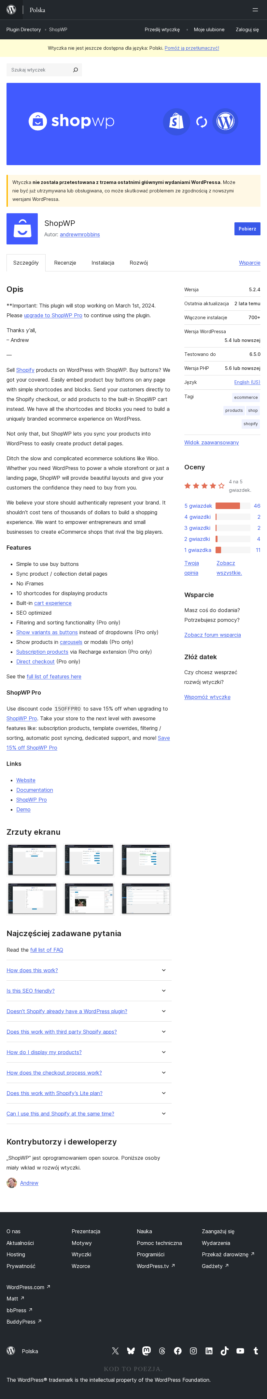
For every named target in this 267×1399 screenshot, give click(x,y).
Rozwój (139, 262)
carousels (71, 642)
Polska (30, 1351)
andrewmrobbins (80, 234)
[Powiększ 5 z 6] (106, 891)
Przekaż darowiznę (228, 1254)
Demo (23, 809)
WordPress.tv (156, 1266)
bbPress (20, 1310)
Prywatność (21, 1266)
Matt (16, 1298)
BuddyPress (24, 1321)
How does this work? (32, 970)
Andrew (29, 1183)
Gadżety (215, 1266)
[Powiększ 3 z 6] (163, 852)
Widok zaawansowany (211, 442)
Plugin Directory (24, 29)
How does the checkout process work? (54, 1073)
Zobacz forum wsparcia (212, 635)
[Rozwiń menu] (256, 10)
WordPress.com (29, 1287)
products (234, 410)
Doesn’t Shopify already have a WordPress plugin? (67, 1011)
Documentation (34, 790)
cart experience (53, 603)
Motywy (82, 1243)
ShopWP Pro (22, 718)
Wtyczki (81, 1254)
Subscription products (42, 651)
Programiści (150, 1254)
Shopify (25, 370)
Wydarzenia (216, 1243)
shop (253, 410)
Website (25, 780)
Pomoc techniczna (159, 1243)
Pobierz (247, 228)
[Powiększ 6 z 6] (163, 891)
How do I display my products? (44, 1052)
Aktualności (20, 1243)
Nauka (144, 1231)
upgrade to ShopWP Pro (53, 315)
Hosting (16, 1254)
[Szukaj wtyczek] (75, 69)
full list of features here (54, 676)
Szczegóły (26, 262)
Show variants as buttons (47, 632)
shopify (251, 423)
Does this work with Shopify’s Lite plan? (55, 1093)
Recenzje (65, 262)
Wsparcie (249, 262)
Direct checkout (35, 661)
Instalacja (102, 262)
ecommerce (246, 397)
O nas (14, 1231)
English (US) (247, 382)
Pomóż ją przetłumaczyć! (192, 48)
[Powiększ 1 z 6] (49, 852)
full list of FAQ (46, 950)
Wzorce (81, 1266)
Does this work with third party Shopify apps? (62, 1032)
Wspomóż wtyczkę (207, 697)
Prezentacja (86, 1231)
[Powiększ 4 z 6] (49, 891)
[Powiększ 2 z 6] (106, 852)
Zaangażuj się (218, 1231)
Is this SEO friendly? (31, 991)
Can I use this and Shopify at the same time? (60, 1114)
